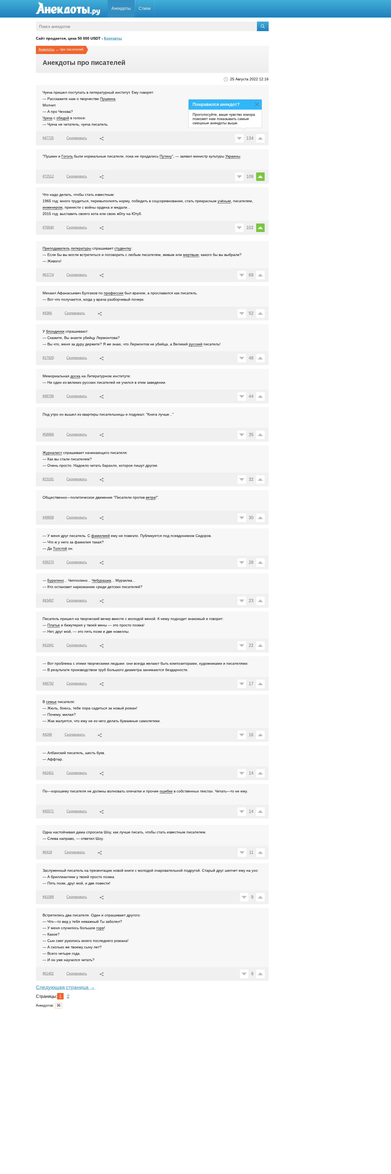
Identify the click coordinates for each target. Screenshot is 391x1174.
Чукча (47, 118)
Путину (166, 156)
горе (100, 928)
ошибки (166, 791)
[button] (101, 138)
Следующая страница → (65, 987)
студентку (122, 248)
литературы (81, 248)
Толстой (60, 548)
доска (75, 376)
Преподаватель (56, 248)
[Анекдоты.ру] (68, 8)
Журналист (52, 452)
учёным (224, 201)
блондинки (55, 331)
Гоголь (67, 156)
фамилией (100, 536)
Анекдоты (121, 8)
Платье (53, 625)
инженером (53, 207)
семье (51, 702)
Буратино (55, 580)
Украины (232, 156)
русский (195, 344)
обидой (62, 118)
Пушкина (107, 99)
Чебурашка (101, 580)
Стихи (145, 8)
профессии (113, 293)
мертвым (191, 255)
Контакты (113, 38)
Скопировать (76, 138)
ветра (151, 497)
